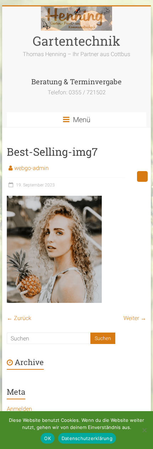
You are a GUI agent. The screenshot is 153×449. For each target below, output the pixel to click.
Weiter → (134, 318)
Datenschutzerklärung (87, 438)
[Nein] (144, 430)
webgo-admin (31, 168)
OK (47, 438)
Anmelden (19, 408)
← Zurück (19, 318)
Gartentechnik (76, 40)
